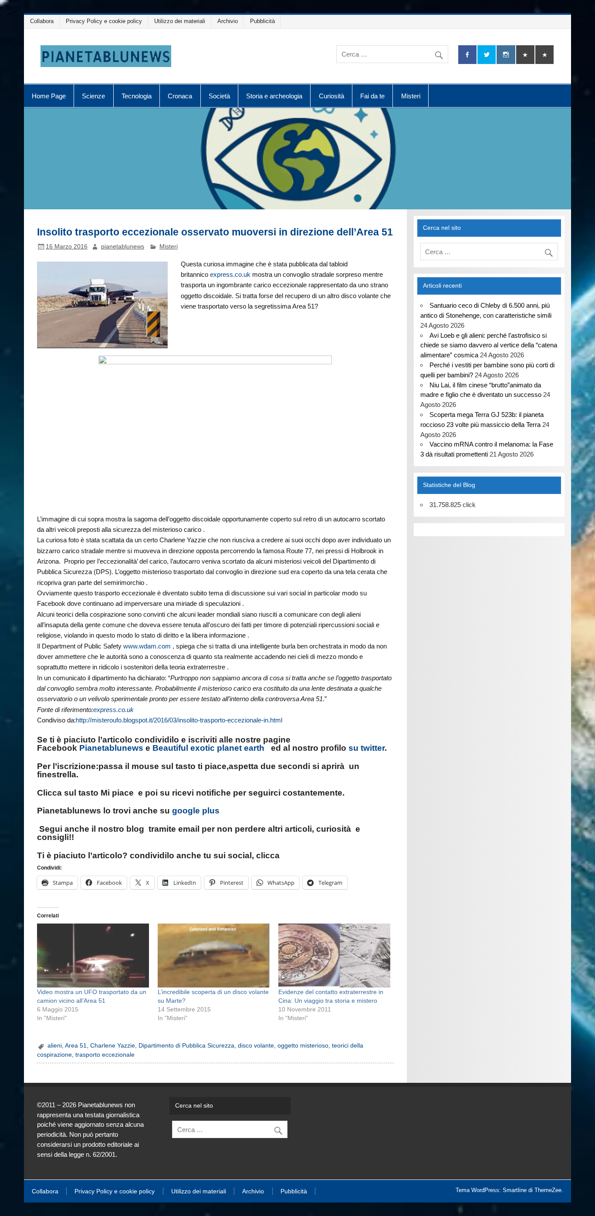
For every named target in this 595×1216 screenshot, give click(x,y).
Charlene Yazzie (112, 1045)
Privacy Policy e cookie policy (104, 21)
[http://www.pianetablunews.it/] (147, 828)
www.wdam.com (147, 646)
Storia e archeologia (274, 96)
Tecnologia (137, 96)
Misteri (410, 96)
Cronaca (180, 96)
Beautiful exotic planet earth (208, 747)
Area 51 (76, 1045)
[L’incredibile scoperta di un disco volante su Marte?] (214, 956)
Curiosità (331, 96)
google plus (196, 810)
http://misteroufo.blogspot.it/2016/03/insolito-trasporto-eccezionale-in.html (179, 720)
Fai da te (372, 96)
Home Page (49, 96)
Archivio (227, 21)
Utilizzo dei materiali (179, 21)
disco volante (256, 1045)
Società (219, 96)
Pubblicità (262, 21)
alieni (54, 1045)
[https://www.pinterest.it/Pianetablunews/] (525, 54)
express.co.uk (230, 274)
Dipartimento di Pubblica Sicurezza (186, 1045)
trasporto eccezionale (105, 1054)
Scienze (93, 96)
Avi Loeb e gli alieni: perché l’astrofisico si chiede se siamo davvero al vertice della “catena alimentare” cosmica (488, 345)
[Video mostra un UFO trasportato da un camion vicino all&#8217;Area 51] (93, 956)
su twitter (366, 747)
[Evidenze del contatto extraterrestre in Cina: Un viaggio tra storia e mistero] (334, 956)
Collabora (42, 21)
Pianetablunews (111, 747)
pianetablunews (122, 246)
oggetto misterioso (302, 1045)
